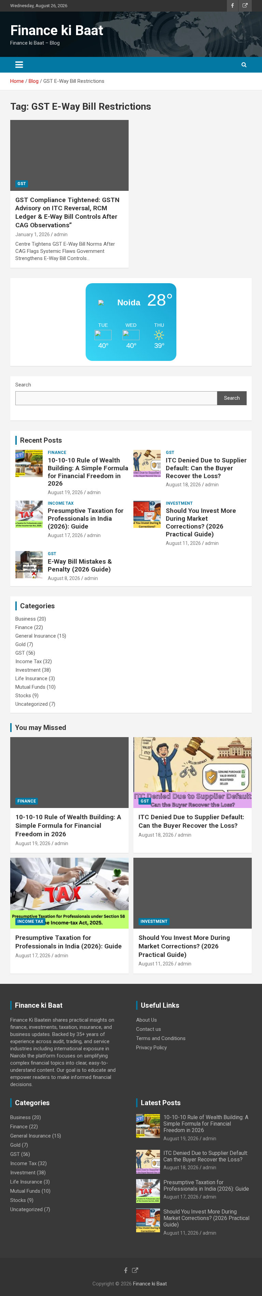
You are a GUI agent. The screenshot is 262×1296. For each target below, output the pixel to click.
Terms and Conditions (161, 1038)
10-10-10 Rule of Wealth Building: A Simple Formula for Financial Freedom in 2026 (88, 471)
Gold (20, 644)
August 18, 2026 (183, 484)
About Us (146, 1020)
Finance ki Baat (56, 30)
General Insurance (35, 636)
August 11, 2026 (183, 543)
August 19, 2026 (65, 492)
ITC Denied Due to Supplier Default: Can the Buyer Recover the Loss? (206, 468)
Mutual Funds (30, 687)
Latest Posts (161, 1103)
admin (61, 234)
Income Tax (61, 503)
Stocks (23, 695)
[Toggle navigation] (19, 65)
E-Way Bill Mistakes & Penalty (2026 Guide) (80, 565)
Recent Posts (41, 440)
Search (23, 385)
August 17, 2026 (65, 535)
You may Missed (40, 727)
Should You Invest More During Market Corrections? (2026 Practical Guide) (201, 522)
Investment (179, 503)
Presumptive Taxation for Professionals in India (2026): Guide (85, 518)
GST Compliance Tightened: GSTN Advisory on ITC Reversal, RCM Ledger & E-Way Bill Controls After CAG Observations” (67, 212)
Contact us (148, 1029)
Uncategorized (31, 704)
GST (21, 183)
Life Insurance (31, 678)
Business (25, 619)
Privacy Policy (151, 1048)
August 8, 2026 (64, 578)
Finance (57, 452)
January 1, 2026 (32, 234)
